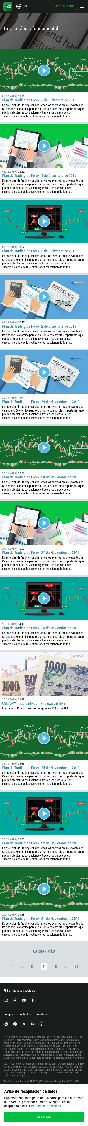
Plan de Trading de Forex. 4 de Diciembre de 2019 (39, 175)
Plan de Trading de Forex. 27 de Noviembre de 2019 (41, 552)
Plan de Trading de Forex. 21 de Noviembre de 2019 (41, 918)
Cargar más (44, 951)
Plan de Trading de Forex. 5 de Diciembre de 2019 (39, 100)
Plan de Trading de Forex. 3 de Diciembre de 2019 (39, 251)
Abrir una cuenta (64, 6)
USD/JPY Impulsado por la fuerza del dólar (34, 703)
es (25, 6)
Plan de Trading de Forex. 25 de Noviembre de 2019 (41, 767)
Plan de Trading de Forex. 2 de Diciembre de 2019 (39, 326)
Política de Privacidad (46, 1106)
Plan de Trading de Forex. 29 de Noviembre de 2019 (41, 401)
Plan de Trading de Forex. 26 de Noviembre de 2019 (41, 628)
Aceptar (44, 1117)
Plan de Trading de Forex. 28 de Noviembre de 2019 (41, 477)
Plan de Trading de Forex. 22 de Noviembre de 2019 (41, 843)
